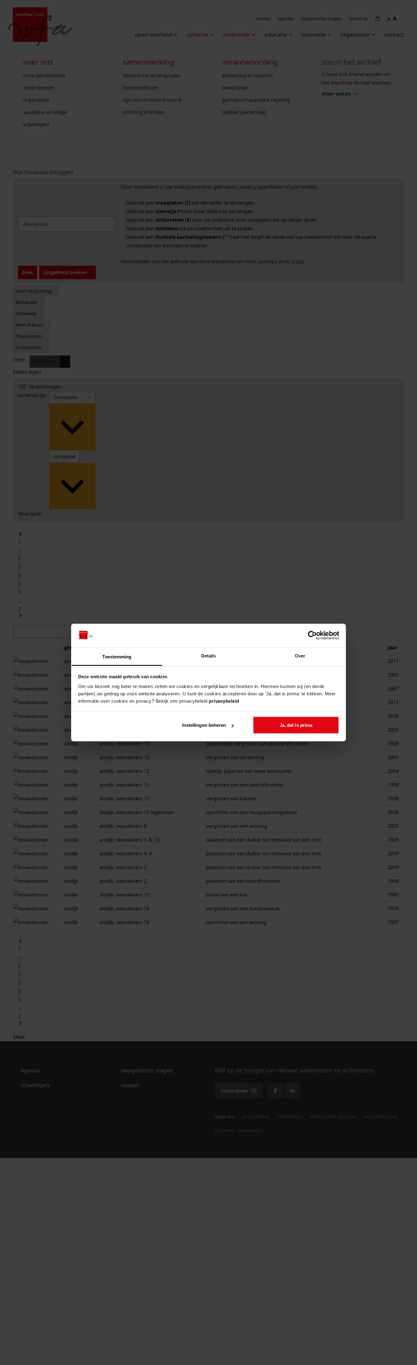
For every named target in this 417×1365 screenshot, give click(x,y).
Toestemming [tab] (116, 656)
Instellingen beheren (204, 725)
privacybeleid (224, 700)
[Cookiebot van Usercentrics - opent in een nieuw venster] (312, 635)
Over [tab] (300, 655)
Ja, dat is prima (296, 725)
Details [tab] (208, 655)
